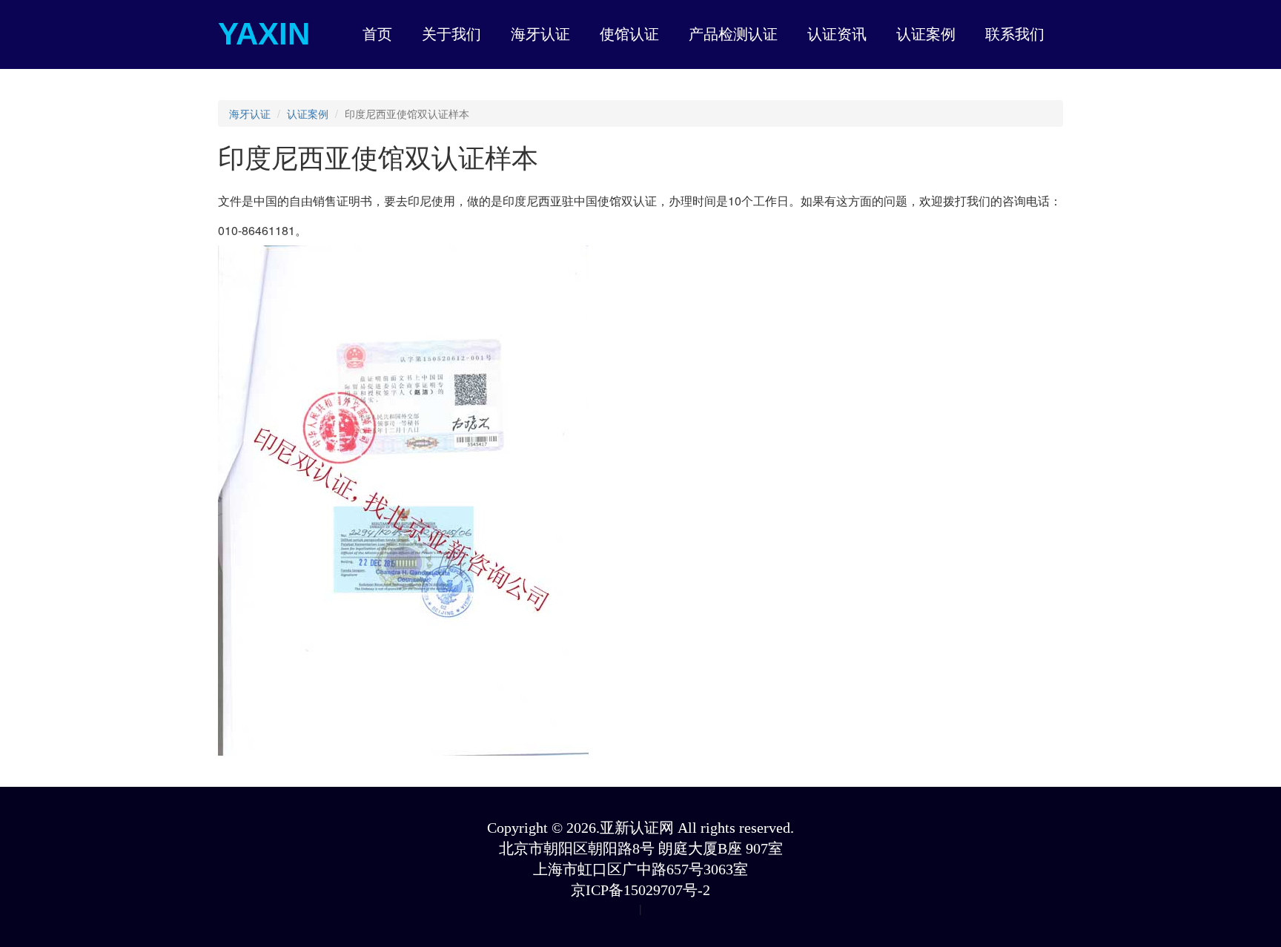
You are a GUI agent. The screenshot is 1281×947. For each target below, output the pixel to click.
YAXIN (264, 33)
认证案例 (307, 113)
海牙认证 (250, 113)
